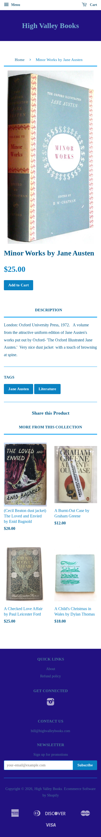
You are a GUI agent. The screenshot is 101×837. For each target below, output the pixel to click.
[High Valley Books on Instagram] (51, 704)
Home (20, 60)
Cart (93, 5)
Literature (47, 389)
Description (48, 310)
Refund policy (50, 676)
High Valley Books (50, 26)
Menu (15, 5)
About (50, 669)
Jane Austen (18, 389)
